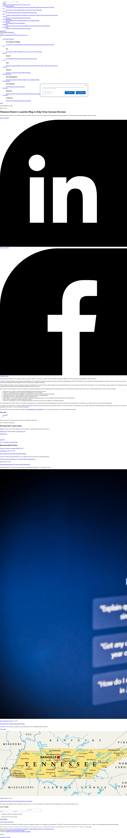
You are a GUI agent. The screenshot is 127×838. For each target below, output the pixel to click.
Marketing (20, 20)
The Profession (6, 21)
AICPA (16, 20)
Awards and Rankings (20, 23)
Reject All (70, 92)
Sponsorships (28, 28)
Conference (5, 27)
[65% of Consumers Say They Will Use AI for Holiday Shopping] (11, 448)
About (15, 829)
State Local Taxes (31, 10)
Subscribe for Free (15, 4)
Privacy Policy (89, 826)
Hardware (46, 15)
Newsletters (8, 830)
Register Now (3, 431)
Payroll (4, 11)
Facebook (2, 837)
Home (4, 3)
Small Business (32, 7)
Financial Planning (17, 18)
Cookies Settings (47, 92)
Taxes (7, 10)
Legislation (19, 10)
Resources (5, 24)
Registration (17, 28)
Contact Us (19, 829)
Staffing (37, 20)
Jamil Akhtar (3, 729)
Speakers (22, 28)
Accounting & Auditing (8, 6)
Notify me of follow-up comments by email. (12, 814)
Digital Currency (40, 15)
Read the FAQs (3, 434)
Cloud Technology (31, 15)
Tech (4, 14)
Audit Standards (44, 7)
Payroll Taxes (34, 12)
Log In (9, 4)
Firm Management (7, 19)
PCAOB (50, 7)
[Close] (85, 85)
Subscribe (2, 439)
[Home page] (7, 32)
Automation (24, 15)
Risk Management (26, 18)
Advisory (5, 16)
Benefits (11, 12)
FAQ (53, 829)
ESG (13, 7)
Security (51, 15)
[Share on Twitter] (4, 247)
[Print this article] (4, 376)
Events (16, 25)
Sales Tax (24, 10)
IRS (16, 10)
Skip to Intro (3, 31)
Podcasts (32, 25)
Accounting (9, 7)
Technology (9, 15)
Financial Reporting (19, 7)
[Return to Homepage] (7, 822)
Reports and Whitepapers (24, 25)
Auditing (38, 7)
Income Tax (12, 10)
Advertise (30, 829)
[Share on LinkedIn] (63, 246)
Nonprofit (26, 7)
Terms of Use (41, 829)
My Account (23, 4)
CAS (12, 18)
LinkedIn (8, 837)
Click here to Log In (20, 431)
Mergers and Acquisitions (29, 20)
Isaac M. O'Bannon (4, 118)
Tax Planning (39, 10)
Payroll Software (26, 12)
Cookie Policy (48, 829)
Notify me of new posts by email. (9, 816)
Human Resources (18, 12)
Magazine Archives (15, 830)
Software (56, 15)
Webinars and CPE (10, 25)
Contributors (47, 25)
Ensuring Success (10, 28)
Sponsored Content (39, 25)
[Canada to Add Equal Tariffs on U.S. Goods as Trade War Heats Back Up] (18, 459)
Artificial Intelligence (17, 15)
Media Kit (35, 829)
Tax (4, 8)
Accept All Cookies (80, 92)
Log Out (28, 4)
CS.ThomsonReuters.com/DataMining (34, 409)
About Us (5, 4)
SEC (53, 7)
